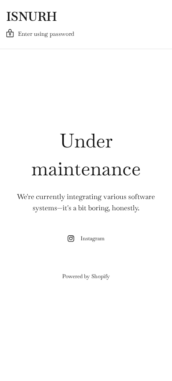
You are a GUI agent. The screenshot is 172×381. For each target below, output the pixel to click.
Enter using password (46, 33)
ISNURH (31, 16)
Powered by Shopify (85, 276)
